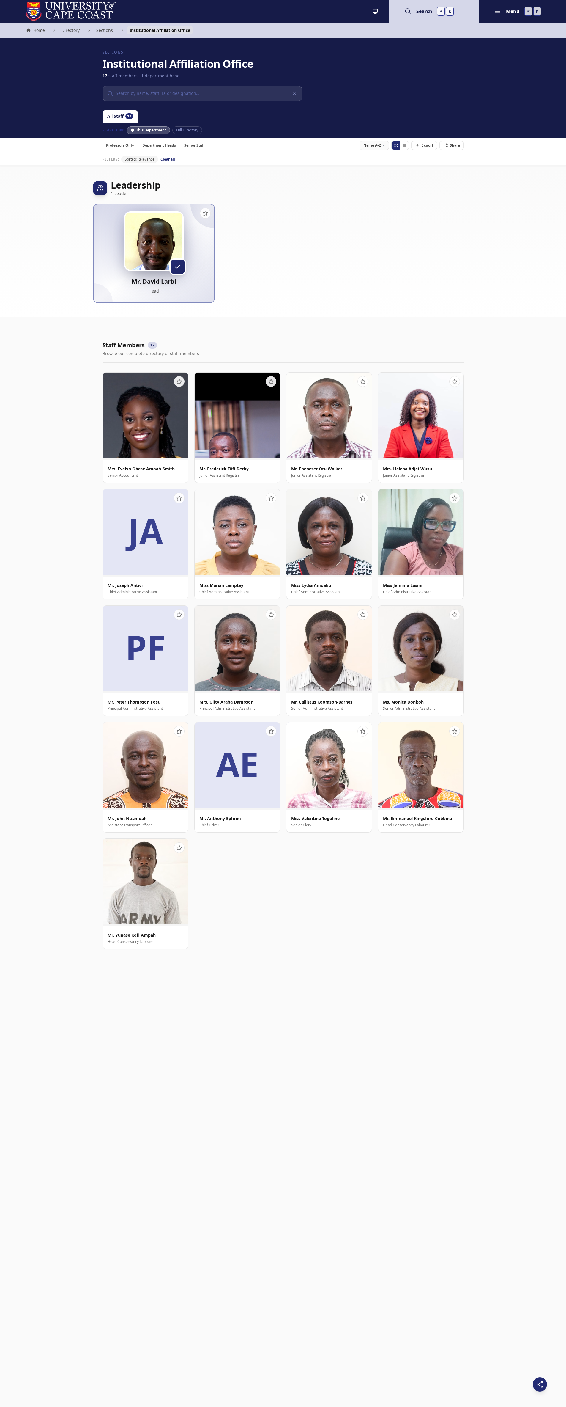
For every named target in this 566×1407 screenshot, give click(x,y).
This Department (151, 130)
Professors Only (120, 145)
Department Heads (159, 145)
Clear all (167, 159)
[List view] (404, 145)
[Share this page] (540, 1384)
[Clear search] (294, 93)
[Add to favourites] (205, 213)
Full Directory (187, 130)
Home (35, 30)
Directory (71, 30)
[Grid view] (396, 145)
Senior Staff (194, 145)
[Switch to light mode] (375, 11)
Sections (104, 30)
